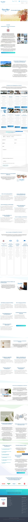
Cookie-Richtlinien (11, 519)
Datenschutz (7, 519)
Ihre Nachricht (5, 149)
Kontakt (17, 519)
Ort (3, 146)
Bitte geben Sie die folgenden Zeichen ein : (8, 158)
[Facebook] (10, 520)
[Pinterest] (14, 520)
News (19, 519)
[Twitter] (16, 520)
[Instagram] (12, 520)
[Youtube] (18, 520)
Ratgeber (15, 519)
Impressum (4, 519)
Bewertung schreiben (22, 519)
